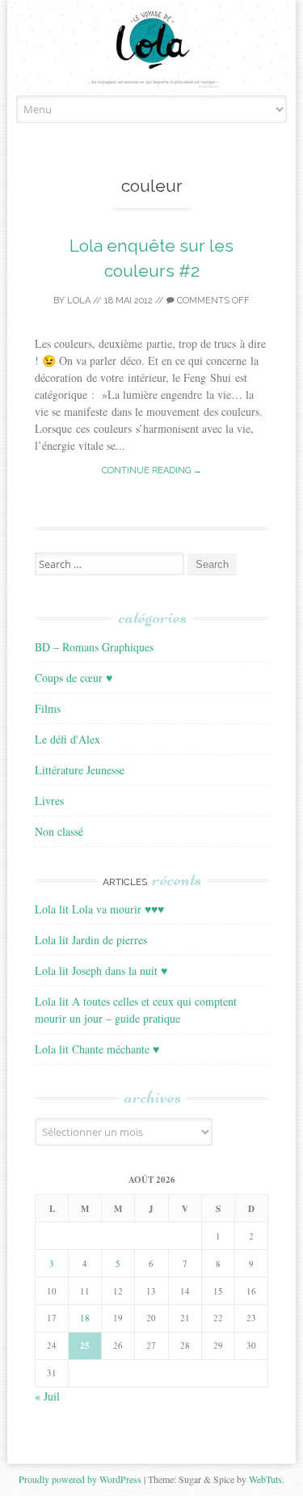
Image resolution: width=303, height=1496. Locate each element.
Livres (49, 800)
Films (48, 708)
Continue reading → (152, 470)
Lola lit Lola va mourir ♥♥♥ (99, 909)
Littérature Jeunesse (79, 770)
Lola (78, 300)
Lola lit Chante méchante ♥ (97, 1049)
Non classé (59, 831)
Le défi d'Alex (67, 739)
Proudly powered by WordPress (80, 1479)
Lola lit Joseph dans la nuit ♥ (101, 970)
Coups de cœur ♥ (73, 677)
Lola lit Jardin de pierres (91, 939)
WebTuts (265, 1479)
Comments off (212, 300)
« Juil (47, 1396)
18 (85, 1318)
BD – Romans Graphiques (94, 647)
